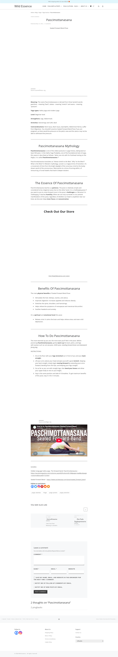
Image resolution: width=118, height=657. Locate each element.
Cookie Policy (48, 642)
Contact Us (78, 632)
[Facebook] (32, 486)
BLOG (76, 6)
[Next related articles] (85, 509)
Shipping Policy (49, 632)
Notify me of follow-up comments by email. (53, 583)
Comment (38, 554)
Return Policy (48, 636)
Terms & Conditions (50, 639)
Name (36, 569)
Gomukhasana (52, 519)
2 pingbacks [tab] (36, 607)
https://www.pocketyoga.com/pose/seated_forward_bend (66, 480)
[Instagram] (38, 486)
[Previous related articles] (81, 509)
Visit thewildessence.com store (59, 276)
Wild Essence (22, 653)
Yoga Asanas (45, 12)
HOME (44, 6)
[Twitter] (35, 486)
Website (71, 569)
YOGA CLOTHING (68, 6)
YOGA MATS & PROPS (53, 6)
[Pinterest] (42, 486)
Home (32, 12)
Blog (36, 12)
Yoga (40, 12)
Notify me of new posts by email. (49, 587)
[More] (48, 486)
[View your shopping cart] (103, 6)
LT (93, 6)
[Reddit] (45, 486)
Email (54, 569)
